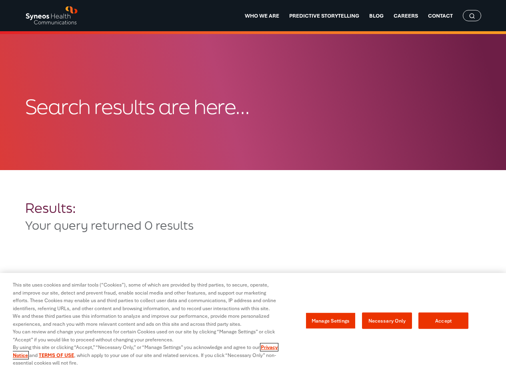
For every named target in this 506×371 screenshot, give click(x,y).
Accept (443, 320)
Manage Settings (331, 320)
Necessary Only (387, 320)
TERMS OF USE (56, 355)
